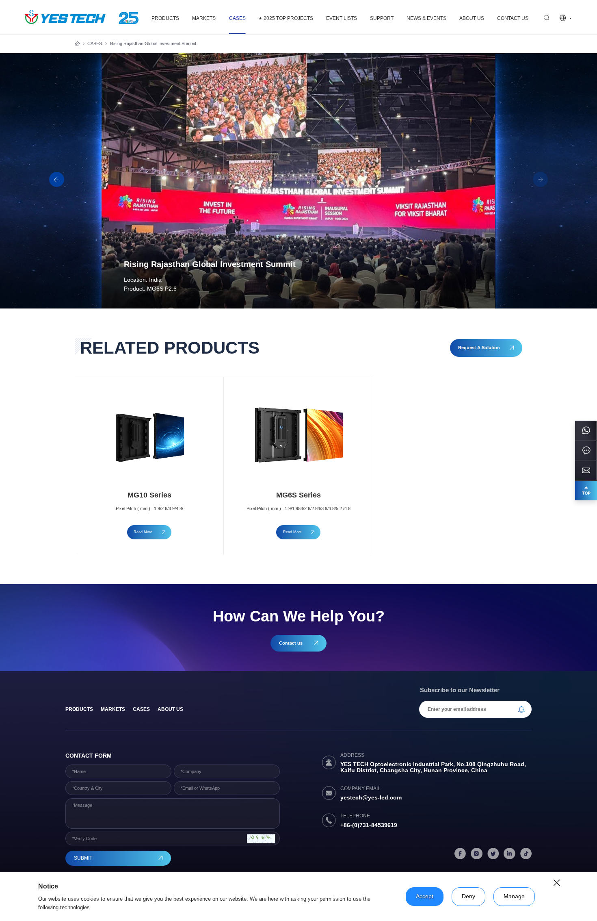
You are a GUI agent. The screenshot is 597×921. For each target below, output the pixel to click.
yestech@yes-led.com (371, 798)
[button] (540, 179)
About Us (471, 18)
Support (382, 18)
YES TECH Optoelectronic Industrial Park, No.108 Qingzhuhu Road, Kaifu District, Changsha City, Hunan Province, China (433, 767)
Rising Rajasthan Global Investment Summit (153, 43)
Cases (141, 709)
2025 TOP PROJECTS (288, 18)
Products (165, 18)
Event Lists (341, 18)
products (79, 709)
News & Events (426, 18)
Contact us (512, 18)
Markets (204, 18)
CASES (237, 18)
